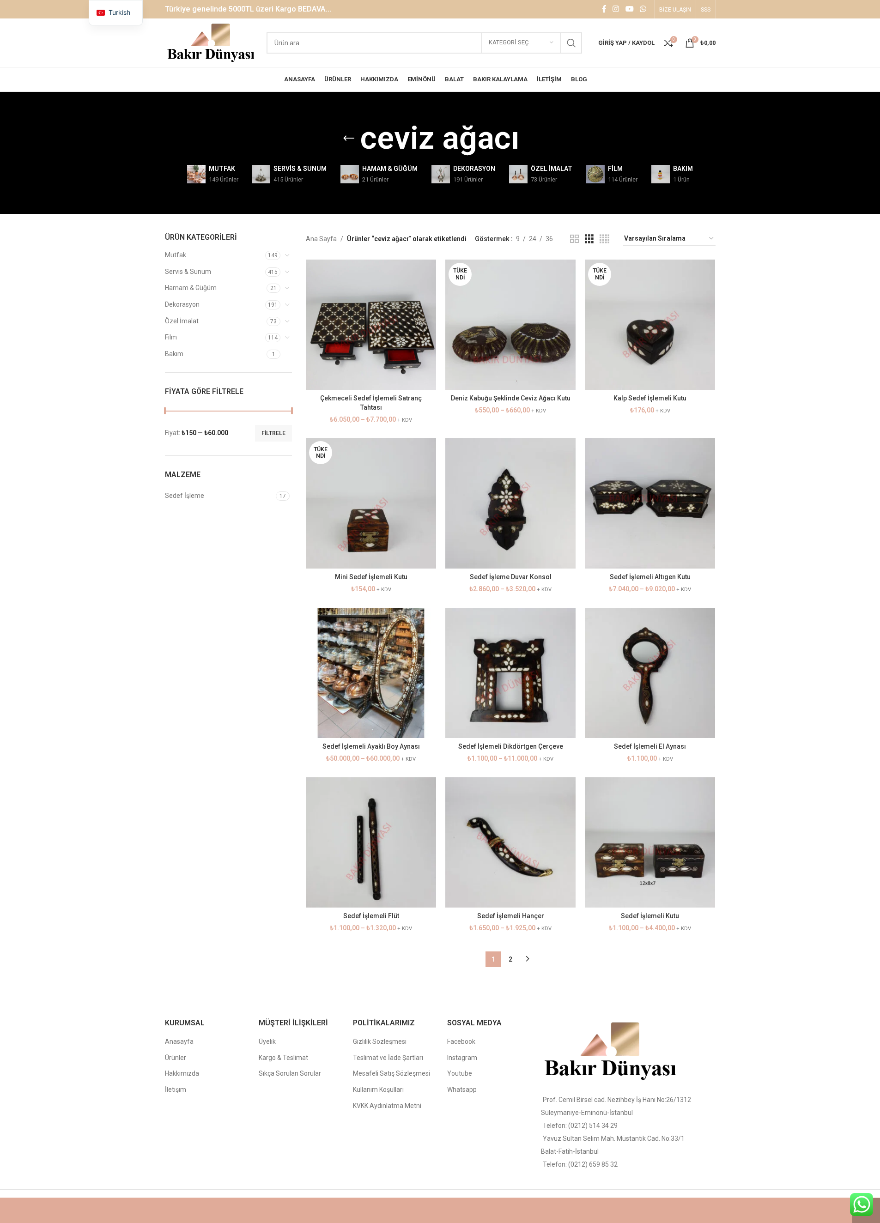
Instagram (462, 1057)
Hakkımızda (182, 1073)
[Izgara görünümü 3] (589, 239)
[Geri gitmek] (348, 138)
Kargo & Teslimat (283, 1057)
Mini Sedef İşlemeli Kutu (371, 577)
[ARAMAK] (571, 43)
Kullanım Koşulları (378, 1089)
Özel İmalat (182, 321)
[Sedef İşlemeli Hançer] (510, 842)
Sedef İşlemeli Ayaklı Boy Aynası (371, 746)
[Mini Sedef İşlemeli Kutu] (371, 503)
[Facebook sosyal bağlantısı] (604, 9)
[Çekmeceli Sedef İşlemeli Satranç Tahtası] (371, 325)
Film (171, 337)
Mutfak (175, 255)
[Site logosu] (211, 42)
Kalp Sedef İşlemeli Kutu (649, 398)
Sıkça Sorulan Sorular (290, 1073)
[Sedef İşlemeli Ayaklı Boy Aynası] (371, 673)
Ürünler (175, 1057)
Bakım (174, 353)
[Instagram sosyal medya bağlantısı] (616, 9)
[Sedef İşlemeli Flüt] (371, 842)
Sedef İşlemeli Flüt (371, 916)
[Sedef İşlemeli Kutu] (650, 842)
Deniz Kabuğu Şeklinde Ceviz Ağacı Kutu (510, 398)
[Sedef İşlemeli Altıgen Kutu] (650, 503)
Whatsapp (462, 1089)
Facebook (461, 1041)
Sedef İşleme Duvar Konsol (511, 577)
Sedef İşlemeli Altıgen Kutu (650, 577)
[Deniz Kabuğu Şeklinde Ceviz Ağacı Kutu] (510, 325)
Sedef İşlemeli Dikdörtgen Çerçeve (510, 746)
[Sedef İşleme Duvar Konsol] (510, 503)
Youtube (459, 1073)
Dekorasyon (182, 304)
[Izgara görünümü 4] (604, 239)
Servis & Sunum (188, 271)
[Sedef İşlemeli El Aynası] (650, 673)
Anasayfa (179, 1041)
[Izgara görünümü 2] (574, 239)
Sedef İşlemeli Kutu (650, 916)
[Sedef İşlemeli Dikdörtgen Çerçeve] (510, 673)
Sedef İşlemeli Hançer (510, 916)
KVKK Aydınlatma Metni (387, 1105)
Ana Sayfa (321, 238)
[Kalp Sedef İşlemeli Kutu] (650, 325)
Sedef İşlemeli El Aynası (650, 746)
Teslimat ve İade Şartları (388, 1057)
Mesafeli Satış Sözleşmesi (391, 1073)
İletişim (175, 1089)
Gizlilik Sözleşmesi (380, 1041)
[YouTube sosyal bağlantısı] (629, 9)
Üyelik (267, 1041)
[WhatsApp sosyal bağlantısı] (643, 9)
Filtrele (273, 433)
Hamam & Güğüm (191, 287)
